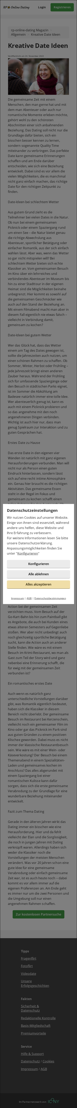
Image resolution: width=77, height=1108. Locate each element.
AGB (29, 598)
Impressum (17, 598)
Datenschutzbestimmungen (50, 598)
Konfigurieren (27, 553)
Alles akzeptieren (38, 584)
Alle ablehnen (38, 574)
